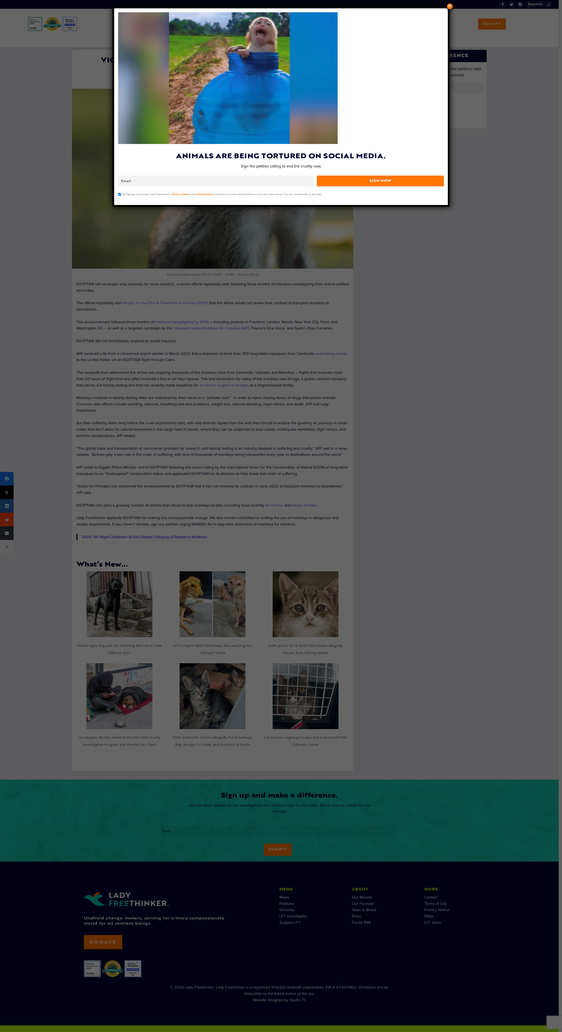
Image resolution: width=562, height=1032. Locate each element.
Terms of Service (181, 194)
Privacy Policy (204, 194)
